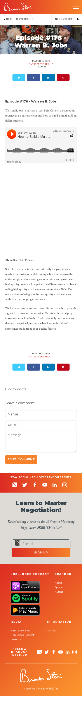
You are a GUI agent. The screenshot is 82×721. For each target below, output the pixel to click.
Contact (51, 630)
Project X (15, 639)
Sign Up (41, 552)
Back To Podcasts (19, 19)
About (58, 582)
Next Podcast (66, 19)
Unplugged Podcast (22, 634)
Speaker (60, 587)
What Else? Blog (20, 630)
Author (59, 591)
